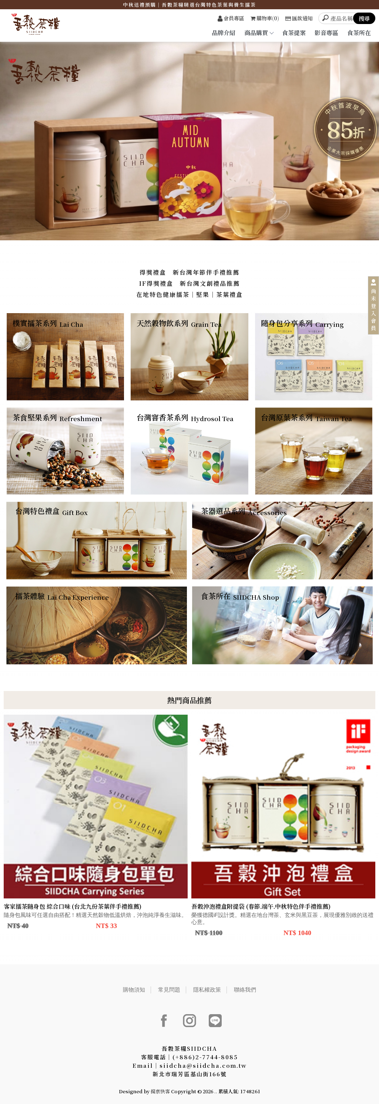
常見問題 (169, 989)
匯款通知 (302, 18)
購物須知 (134, 989)
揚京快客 (160, 1091)
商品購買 (256, 32)
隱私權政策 (207, 989)
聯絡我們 (245, 989)
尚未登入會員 (373, 309)
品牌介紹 (223, 32)
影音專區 (326, 32)
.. (215, 1091)
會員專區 (234, 18)
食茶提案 (294, 32)
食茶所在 (359, 32)
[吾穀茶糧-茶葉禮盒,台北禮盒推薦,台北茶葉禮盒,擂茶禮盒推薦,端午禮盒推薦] (41, 25)
